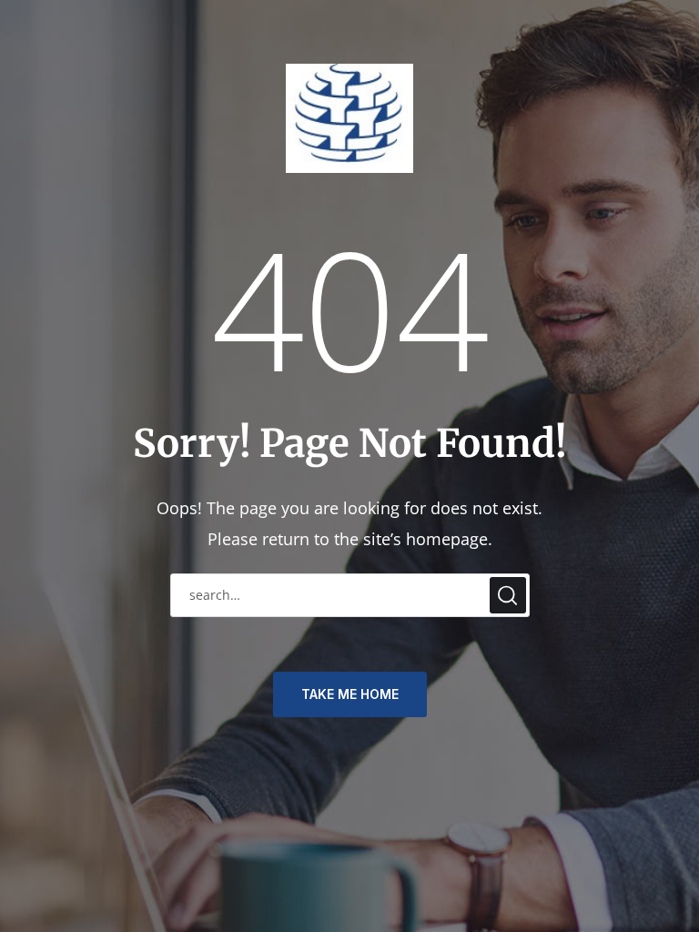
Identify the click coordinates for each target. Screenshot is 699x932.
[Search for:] (350, 593)
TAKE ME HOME (350, 694)
